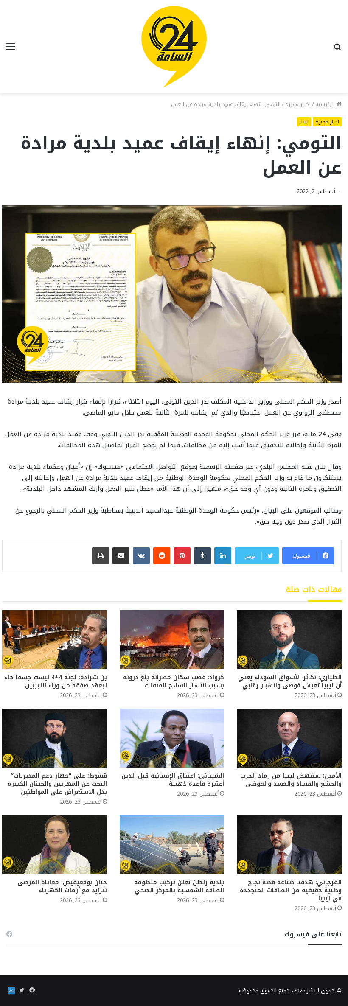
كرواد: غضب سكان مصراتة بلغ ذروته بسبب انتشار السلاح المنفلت (173, 681)
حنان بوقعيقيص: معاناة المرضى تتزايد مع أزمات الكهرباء (62, 886)
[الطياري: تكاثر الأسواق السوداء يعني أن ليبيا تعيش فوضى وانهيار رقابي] (289, 639)
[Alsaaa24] (174, 46)
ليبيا (304, 121)
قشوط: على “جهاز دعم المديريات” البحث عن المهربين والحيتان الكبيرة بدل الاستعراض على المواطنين (57, 784)
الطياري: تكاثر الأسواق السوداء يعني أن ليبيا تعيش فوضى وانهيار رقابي (290, 681)
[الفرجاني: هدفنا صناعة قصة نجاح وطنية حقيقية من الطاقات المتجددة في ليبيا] (289, 844)
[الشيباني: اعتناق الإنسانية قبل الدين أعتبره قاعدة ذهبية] (172, 738)
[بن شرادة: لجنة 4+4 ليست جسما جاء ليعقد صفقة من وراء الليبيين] (54, 639)
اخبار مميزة (298, 104)
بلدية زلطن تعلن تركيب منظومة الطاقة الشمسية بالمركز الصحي (179, 886)
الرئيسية (326, 104)
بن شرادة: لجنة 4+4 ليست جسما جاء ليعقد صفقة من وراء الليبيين (55, 681)
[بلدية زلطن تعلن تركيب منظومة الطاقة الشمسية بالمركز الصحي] (172, 844)
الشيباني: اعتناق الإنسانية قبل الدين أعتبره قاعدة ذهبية (172, 780)
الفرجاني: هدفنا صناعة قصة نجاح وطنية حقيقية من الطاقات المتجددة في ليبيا (291, 890)
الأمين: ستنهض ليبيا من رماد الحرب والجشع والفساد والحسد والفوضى (291, 780)
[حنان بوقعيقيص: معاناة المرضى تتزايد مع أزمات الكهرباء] (54, 844)
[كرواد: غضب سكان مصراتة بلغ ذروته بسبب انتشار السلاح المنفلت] (172, 639)
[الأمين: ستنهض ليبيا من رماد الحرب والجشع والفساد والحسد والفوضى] (289, 738)
